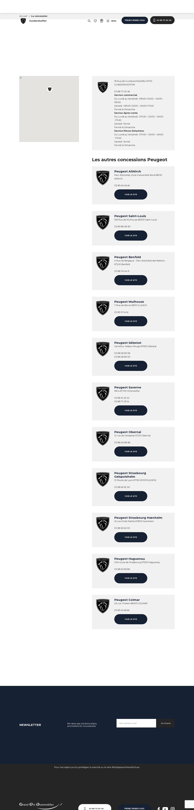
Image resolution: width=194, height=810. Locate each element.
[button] (50, 89)
